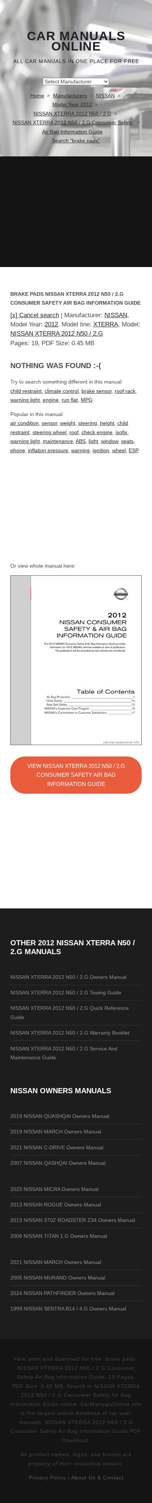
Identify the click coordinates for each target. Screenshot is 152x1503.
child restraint (26, 391)
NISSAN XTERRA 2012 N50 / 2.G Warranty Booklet (69, 1033)
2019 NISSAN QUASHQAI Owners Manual (59, 1116)
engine (51, 400)
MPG (87, 400)
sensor (49, 423)
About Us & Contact (97, 1478)
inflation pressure (48, 450)
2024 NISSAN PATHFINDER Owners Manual (62, 1293)
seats (127, 441)
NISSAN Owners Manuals (60, 1091)
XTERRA (105, 324)
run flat (70, 400)
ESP (134, 450)
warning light (25, 400)
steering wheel (49, 432)
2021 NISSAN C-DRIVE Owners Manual (56, 1147)
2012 (51, 324)
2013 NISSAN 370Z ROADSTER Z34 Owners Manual (72, 1220)
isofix (121, 432)
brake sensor (97, 391)
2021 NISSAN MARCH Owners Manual (55, 1262)
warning (80, 450)
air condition (24, 423)
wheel (119, 450)
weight (67, 423)
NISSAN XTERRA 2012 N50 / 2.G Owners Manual (68, 977)
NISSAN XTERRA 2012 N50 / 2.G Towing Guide (65, 992)
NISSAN (115, 315)
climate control (62, 391)
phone (17, 450)
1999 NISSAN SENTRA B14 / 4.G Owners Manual (68, 1309)
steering (87, 423)
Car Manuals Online (76, 41)
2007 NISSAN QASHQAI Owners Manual (58, 1163)
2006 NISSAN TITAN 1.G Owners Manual (58, 1236)
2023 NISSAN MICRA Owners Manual (54, 1189)
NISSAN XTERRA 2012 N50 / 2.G (56, 333)
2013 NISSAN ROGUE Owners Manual (55, 1205)
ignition (101, 450)
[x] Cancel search (34, 315)
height (107, 423)
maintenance (58, 441)
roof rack (125, 391)
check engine (97, 432)
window (109, 441)
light (93, 441)
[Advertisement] (76, 211)
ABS (81, 441)
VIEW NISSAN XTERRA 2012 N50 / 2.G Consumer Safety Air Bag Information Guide (76, 775)
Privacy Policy (47, 1478)
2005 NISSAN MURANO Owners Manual (57, 1278)
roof (74, 432)
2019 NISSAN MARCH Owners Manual (55, 1132)
